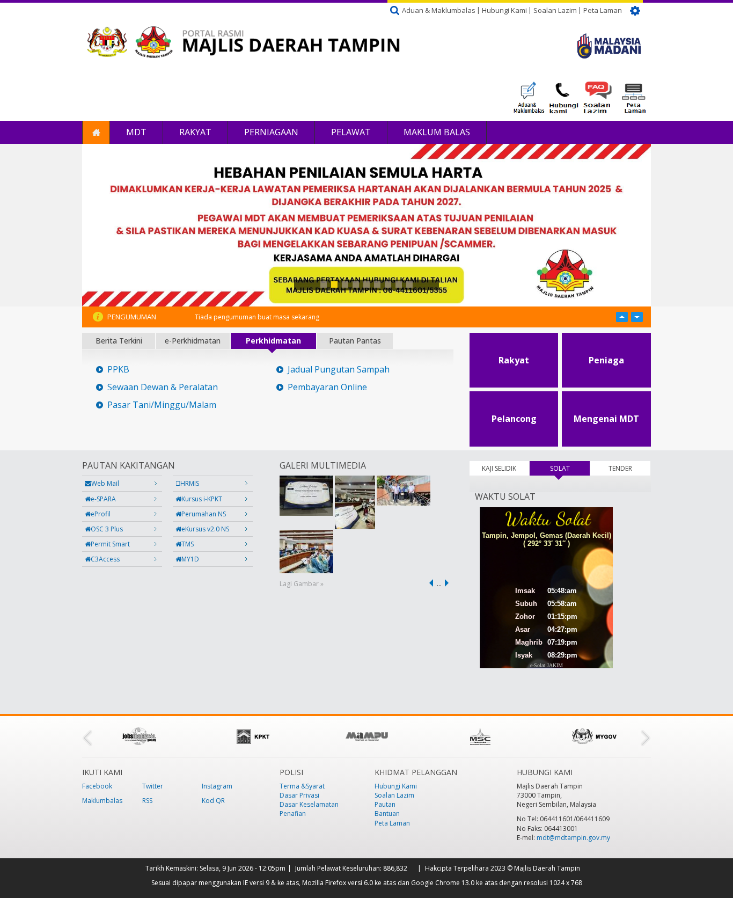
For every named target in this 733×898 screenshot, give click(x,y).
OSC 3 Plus (107, 529)
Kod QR (213, 800)
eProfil (101, 514)
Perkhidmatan (273, 340)
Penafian (293, 813)
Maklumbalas (102, 800)
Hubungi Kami (504, 10)
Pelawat (351, 132)
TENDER (620, 468)
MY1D (190, 559)
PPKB (118, 370)
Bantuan (387, 813)
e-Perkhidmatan (193, 340)
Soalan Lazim (555, 10)
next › (448, 583)
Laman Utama (96, 132)
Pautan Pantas (355, 340)
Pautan (385, 804)
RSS (147, 800)
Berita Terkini (119, 340)
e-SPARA (103, 498)
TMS (187, 544)
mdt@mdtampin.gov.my (573, 837)
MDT (136, 132)
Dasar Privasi (299, 795)
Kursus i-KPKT (201, 498)
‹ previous (429, 583)
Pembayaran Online (327, 387)
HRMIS (189, 483)
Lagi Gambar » (302, 583)
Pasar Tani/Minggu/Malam (161, 405)
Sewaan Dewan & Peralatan (162, 387)
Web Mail (105, 483)
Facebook (97, 786)
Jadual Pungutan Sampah (339, 370)
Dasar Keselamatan (309, 804)
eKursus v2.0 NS (205, 529)
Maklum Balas (437, 132)
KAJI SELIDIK (499, 468)
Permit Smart (110, 544)
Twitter (152, 786)
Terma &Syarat (302, 786)
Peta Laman (602, 10)
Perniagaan (271, 132)
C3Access (105, 559)
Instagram (217, 786)
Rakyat (195, 132)
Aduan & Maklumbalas (438, 10)
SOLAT (570, 468)
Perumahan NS (203, 514)
